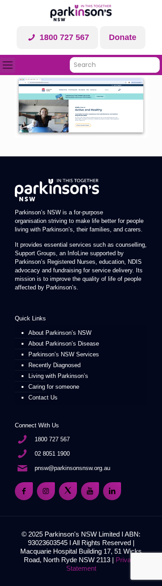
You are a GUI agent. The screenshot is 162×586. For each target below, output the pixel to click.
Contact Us (43, 397)
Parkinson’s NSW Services (63, 354)
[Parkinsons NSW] (81, 13)
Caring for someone (53, 386)
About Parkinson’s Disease (63, 343)
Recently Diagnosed (54, 365)
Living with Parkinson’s (58, 376)
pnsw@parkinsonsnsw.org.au (72, 468)
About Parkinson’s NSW (59, 332)
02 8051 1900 (52, 453)
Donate (122, 37)
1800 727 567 (63, 37)
